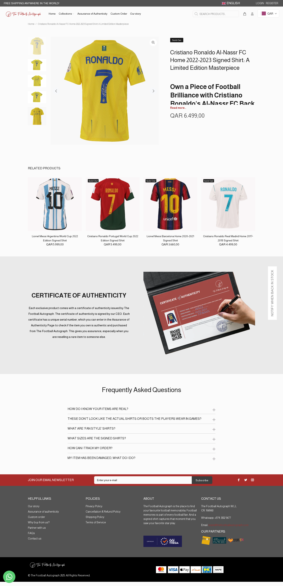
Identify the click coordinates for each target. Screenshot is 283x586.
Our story (33, 506)
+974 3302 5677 (223, 517)
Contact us (34, 538)
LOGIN (260, 3)
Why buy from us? (38, 522)
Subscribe (202, 480)
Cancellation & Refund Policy (103, 511)
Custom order (36, 517)
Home (31, 24)
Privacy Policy (94, 506)
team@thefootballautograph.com (228, 525)
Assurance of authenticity (43, 511)
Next (153, 91)
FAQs (31, 533)
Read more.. (178, 107)
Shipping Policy (95, 517)
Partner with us (37, 527)
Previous (56, 91)
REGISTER (272, 3)
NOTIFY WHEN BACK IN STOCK (272, 293)
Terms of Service (96, 522)
